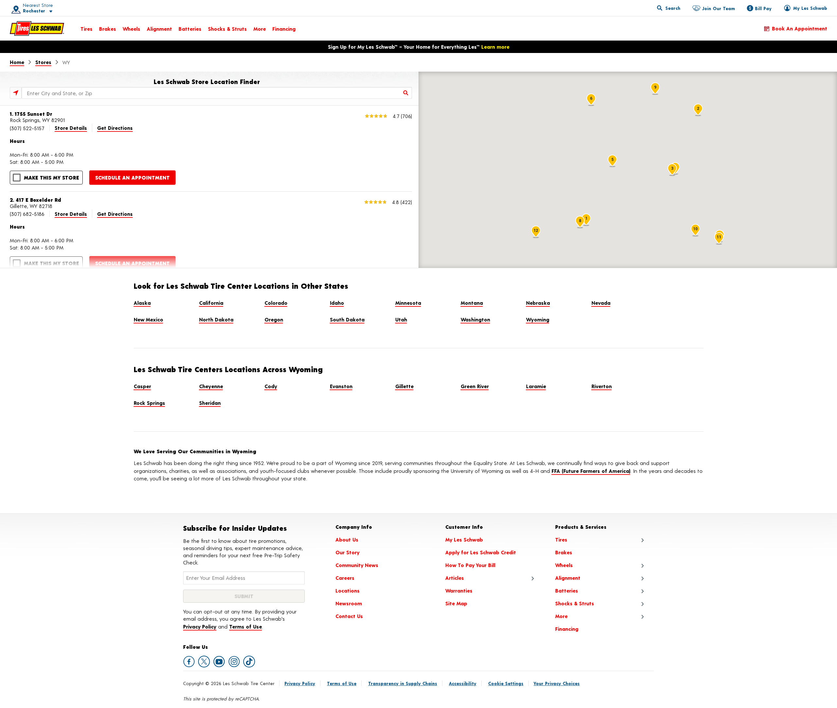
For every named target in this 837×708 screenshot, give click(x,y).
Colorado (276, 303)
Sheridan (210, 403)
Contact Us (349, 616)
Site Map (456, 603)
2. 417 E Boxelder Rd (35, 200)
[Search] (406, 93)
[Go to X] (204, 661)
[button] (30, 8)
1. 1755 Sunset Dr (31, 114)
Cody (271, 386)
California (211, 303)
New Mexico (148, 319)
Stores (43, 62)
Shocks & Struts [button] (574, 603)
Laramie (536, 386)
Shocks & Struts (227, 29)
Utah (401, 319)
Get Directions (115, 128)
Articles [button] (454, 578)
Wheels (131, 29)
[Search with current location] (16, 93)
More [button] (561, 616)
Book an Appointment (799, 28)
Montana (472, 303)
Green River (475, 386)
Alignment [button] (567, 578)
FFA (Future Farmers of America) (591, 471)
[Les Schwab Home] (37, 28)
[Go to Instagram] (234, 661)
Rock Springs (149, 403)
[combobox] (217, 93)
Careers (344, 578)
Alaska (142, 303)
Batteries (190, 29)
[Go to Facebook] (189, 661)
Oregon (274, 319)
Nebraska (538, 303)
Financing (284, 29)
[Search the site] (668, 8)
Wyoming (537, 319)
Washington (475, 319)
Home (17, 62)
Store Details (71, 128)
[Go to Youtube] (219, 661)
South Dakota (347, 319)
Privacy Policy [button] (199, 626)
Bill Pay (763, 8)
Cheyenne (211, 386)
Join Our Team (718, 8)
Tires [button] (561, 539)
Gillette (404, 386)
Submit (243, 596)
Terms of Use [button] (245, 626)
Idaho (337, 303)
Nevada (600, 303)
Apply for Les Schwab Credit (480, 552)
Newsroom (348, 603)
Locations (347, 590)
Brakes (107, 29)
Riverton (601, 386)
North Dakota (216, 319)
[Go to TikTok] (249, 661)
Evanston (341, 386)
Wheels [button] (564, 565)
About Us (346, 539)
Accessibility (462, 683)
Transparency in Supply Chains (402, 683)
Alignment (159, 29)
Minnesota (408, 303)
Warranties (458, 590)
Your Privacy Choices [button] (557, 683)
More (259, 29)
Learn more (495, 46)
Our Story (347, 552)
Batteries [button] (566, 590)
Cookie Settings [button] (505, 683)
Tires (86, 29)
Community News (356, 565)
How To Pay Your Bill (470, 565)
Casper (142, 386)
